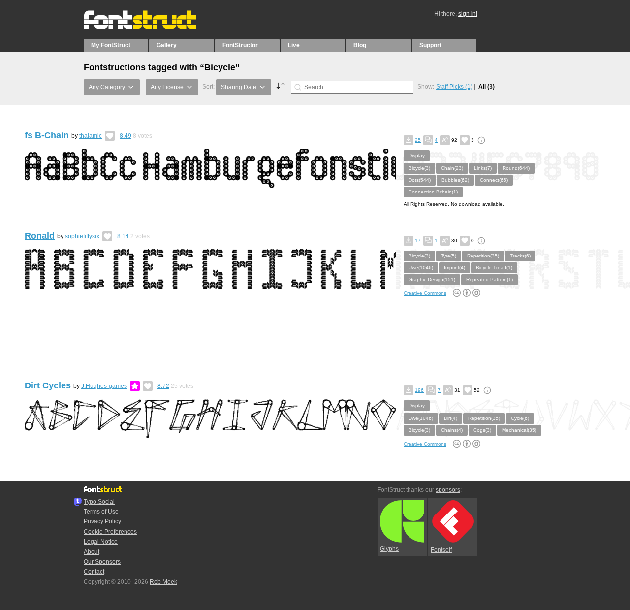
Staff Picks (454, 86)
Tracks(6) (520, 255)
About (91, 551)
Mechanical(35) (519, 430)
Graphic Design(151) (432, 279)
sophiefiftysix (82, 236)
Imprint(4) (454, 267)
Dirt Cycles (48, 385)
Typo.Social (99, 501)
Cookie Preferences (110, 531)
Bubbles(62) (455, 180)
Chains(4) (452, 430)
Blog (359, 45)
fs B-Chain (47, 135)
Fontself (441, 549)
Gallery (167, 45)
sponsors (448, 489)
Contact (94, 571)
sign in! (467, 13)
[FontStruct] (150, 27)
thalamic (90, 135)
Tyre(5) (448, 255)
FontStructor (240, 45)
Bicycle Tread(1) (494, 267)
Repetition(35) (483, 255)
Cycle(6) (520, 418)
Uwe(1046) (421, 267)
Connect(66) (494, 180)
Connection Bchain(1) (433, 191)
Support (430, 45)
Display (417, 155)
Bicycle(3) (419, 168)
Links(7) (483, 168)
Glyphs (389, 549)
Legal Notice (101, 541)
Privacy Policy (102, 521)
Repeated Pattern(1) (489, 279)
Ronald (40, 236)
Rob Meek (163, 581)
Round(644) (516, 168)
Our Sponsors (102, 561)
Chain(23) (452, 168)
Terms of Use (101, 511)
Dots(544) (420, 180)
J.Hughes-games (104, 386)
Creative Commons (425, 293)
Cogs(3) (482, 430)
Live (294, 45)
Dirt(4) (450, 418)
